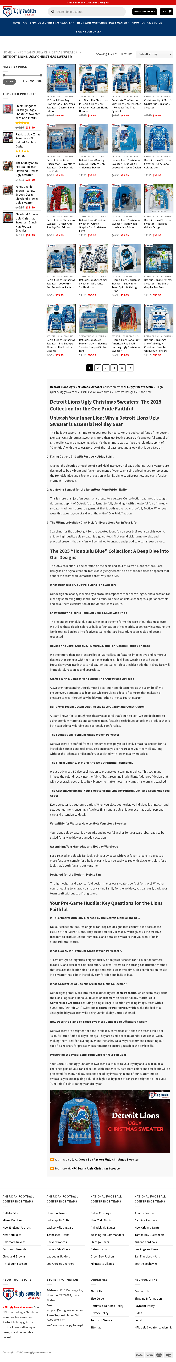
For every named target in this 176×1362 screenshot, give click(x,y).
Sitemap (96, 1327)
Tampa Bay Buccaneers (149, 1235)
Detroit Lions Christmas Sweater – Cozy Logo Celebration (158, 163)
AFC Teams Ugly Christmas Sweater (47, 22)
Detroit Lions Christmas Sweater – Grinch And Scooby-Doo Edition (61, 223)
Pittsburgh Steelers (15, 1264)
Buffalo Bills (10, 1213)
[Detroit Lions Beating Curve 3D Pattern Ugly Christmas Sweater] (93, 138)
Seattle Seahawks (146, 1264)
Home (16, 22)
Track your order (88, 31)
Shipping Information (148, 1298)
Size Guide (154, 22)
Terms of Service (101, 1320)
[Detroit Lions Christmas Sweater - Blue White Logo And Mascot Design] (126, 138)
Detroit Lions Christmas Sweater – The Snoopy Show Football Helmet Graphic (61, 345)
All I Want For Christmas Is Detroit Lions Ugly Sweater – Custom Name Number (93, 105)
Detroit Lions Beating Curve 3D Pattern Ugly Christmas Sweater (92, 163)
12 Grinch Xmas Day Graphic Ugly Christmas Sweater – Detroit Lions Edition (61, 105)
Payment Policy (145, 1306)
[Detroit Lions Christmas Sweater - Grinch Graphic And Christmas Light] (93, 198)
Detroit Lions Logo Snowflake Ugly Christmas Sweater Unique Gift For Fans (156, 345)
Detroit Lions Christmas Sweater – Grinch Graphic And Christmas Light (93, 225)
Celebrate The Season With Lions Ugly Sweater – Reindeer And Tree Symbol (126, 105)
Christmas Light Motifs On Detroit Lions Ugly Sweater (158, 103)
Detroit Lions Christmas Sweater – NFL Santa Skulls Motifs (93, 283)
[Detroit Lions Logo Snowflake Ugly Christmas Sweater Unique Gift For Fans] (159, 318)
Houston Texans (57, 1213)
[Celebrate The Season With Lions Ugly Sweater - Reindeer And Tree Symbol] (126, 78)
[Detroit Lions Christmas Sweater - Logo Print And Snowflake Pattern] (61, 258)
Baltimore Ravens (14, 1242)
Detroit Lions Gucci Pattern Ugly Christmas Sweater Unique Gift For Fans (93, 345)
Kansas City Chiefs (58, 1249)
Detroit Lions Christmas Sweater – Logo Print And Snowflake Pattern (61, 283)
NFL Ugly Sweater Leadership (153, 1327)
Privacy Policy (99, 1313)
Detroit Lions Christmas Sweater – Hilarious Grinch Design (158, 223)
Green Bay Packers (102, 1256)
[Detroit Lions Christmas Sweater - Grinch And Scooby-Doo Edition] (61, 198)
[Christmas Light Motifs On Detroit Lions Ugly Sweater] (159, 78)
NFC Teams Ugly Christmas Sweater (102, 22)
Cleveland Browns (14, 1256)
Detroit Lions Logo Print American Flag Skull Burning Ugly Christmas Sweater (126, 345)
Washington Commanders (107, 1235)
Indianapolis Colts (58, 1220)
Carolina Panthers (146, 1220)
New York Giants (101, 1220)
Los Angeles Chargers (60, 1264)
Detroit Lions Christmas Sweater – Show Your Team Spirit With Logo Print (126, 285)
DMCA (138, 1313)
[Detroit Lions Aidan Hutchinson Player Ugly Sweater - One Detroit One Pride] (61, 138)
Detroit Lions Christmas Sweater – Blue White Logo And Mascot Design (126, 163)
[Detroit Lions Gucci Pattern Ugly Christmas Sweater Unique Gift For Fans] (93, 318)
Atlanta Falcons (144, 1213)
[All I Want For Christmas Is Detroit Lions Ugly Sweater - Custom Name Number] (93, 78)
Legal (138, 1320)
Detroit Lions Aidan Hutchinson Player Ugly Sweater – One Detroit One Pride (61, 165)
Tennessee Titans (58, 1235)
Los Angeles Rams (146, 1249)
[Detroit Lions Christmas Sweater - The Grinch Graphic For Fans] (159, 258)
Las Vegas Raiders (58, 1256)
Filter (9, 81)
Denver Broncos (57, 1242)
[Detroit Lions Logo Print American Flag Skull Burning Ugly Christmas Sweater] (126, 318)
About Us (138, 22)
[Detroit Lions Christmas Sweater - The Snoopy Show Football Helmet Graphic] (61, 318)
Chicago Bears (100, 1242)
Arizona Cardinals (146, 1242)
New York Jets (12, 1235)
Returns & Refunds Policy (107, 1306)
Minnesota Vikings (102, 1264)
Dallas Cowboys (101, 1213)
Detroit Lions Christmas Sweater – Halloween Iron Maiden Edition (126, 223)
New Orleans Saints (147, 1227)
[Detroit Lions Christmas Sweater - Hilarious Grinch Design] (159, 198)
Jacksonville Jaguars (60, 1227)
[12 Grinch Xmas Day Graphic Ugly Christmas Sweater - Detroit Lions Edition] (61, 78)
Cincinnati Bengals (14, 1249)
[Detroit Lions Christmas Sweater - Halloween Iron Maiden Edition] (126, 198)
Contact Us (142, 1291)
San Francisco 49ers (147, 1256)
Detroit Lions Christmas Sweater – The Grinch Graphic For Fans (158, 283)
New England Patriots (17, 1227)
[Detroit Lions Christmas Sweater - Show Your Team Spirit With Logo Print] (126, 258)
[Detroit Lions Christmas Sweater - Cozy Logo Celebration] (159, 138)
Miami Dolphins (12, 1220)
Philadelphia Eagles (103, 1227)
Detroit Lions (99, 1249)
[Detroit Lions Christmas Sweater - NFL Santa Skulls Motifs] (93, 258)
